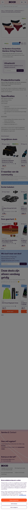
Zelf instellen (14, 503)
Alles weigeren (14, 507)
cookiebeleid (22, 495)
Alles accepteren (14, 500)
